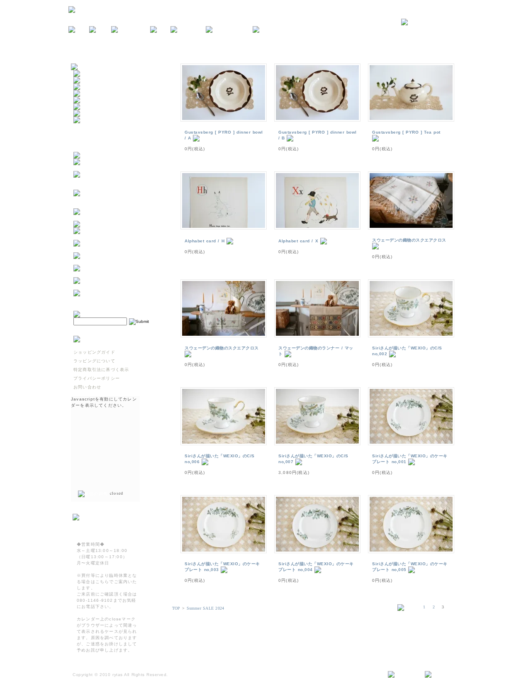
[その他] (83, 120)
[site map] (403, 675)
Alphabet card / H (204, 241)
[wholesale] (270, 30)
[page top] (440, 675)
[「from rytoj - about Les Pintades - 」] (114, 168)
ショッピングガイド (94, 352)
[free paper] (188, 30)
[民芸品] (83, 93)
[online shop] (130, 30)
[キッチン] (86, 73)
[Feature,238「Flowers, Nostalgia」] (114, 299)
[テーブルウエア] (92, 80)
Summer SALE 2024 (205, 608)
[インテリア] (88, 87)
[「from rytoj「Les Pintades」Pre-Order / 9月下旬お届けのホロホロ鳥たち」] (114, 186)
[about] (100, 30)
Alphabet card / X (298, 241)
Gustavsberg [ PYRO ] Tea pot (406, 132)
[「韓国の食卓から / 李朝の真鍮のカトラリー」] (114, 236)
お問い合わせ (87, 387)
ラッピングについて (94, 361)
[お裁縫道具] (88, 113)
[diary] (160, 30)
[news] (78, 30)
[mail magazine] (229, 30)
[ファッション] (90, 107)
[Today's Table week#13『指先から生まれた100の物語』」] (114, 274)
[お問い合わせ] (432, 22)
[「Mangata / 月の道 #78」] (107, 224)
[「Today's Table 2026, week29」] (114, 217)
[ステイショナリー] (95, 100)
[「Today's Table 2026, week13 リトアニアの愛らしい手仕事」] (114, 286)
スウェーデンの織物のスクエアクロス (409, 240)
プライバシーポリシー (96, 378)
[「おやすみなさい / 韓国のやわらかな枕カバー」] (114, 249)
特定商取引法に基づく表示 (101, 369)
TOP (176, 608)
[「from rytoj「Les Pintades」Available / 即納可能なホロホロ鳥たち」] (114, 205)
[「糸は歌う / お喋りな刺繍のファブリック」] (114, 261)
